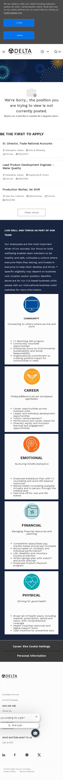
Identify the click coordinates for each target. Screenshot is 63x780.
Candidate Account (10, 694)
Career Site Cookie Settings (31, 646)
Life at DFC (7, 742)
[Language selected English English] (45, 51)
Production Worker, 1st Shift (21, 189)
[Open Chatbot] (35, 733)
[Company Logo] (20, 51)
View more (31, 212)
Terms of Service (26, 771)
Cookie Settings (10, 13)
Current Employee (10, 700)
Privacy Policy (10, 771)
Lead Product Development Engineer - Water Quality (28, 166)
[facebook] (3, 755)
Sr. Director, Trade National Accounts (27, 143)
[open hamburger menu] (4, 51)
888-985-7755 (18, 687)
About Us (6, 711)
